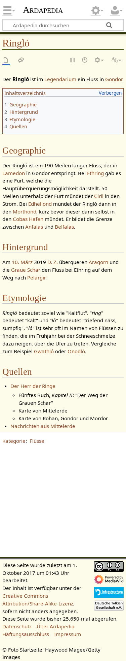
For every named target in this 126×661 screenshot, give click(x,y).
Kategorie (14, 440)
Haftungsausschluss (25, 634)
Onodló (76, 351)
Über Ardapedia (56, 626)
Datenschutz (17, 626)
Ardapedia (43, 9)
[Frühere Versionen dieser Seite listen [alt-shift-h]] (85, 60)
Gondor (113, 79)
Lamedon (13, 173)
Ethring (95, 173)
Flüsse (37, 440)
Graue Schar (25, 269)
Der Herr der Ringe (32, 386)
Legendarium (60, 79)
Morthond (24, 211)
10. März (22, 262)
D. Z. (52, 262)
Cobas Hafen (28, 219)
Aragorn (98, 262)
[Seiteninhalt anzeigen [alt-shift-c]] (6, 60)
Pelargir (36, 277)
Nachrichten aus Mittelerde (42, 426)
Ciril (98, 196)
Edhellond (40, 203)
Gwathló (44, 351)
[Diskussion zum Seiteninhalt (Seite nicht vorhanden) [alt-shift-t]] (21, 60)
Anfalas (34, 226)
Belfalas (64, 226)
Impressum (67, 634)
